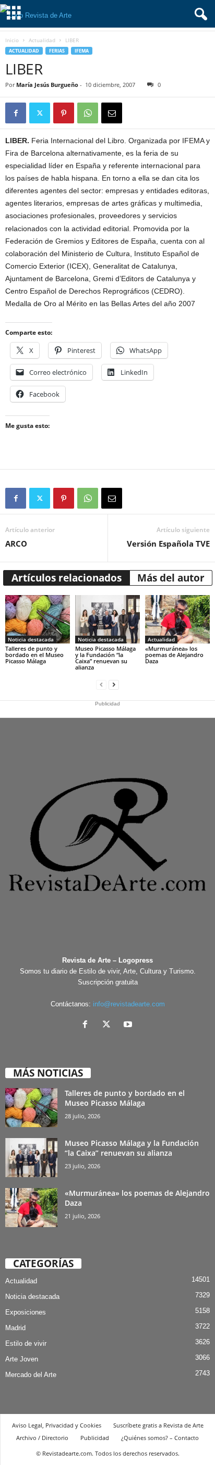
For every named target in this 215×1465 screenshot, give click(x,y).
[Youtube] (129, 1025)
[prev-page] (101, 684)
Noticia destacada (31, 639)
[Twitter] (39, 113)
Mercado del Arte (30, 1375)
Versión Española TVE (168, 543)
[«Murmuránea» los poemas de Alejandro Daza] (177, 619)
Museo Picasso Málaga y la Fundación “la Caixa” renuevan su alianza (105, 658)
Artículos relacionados (66, 578)
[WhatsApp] (87, 113)
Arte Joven (21, 1359)
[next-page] (114, 684)
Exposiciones (25, 1312)
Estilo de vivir (25, 1343)
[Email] (111, 113)
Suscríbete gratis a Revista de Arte (158, 1425)
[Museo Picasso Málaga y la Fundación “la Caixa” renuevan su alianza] (107, 619)
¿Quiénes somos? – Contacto (160, 1438)
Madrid (15, 1328)
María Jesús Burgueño (47, 85)
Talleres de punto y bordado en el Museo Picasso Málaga (34, 655)
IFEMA (82, 50)
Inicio (12, 40)
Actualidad (42, 40)
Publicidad (94, 1438)
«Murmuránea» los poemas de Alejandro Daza (174, 655)
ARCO (16, 543)
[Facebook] (15, 113)
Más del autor (171, 578)
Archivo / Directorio (42, 1438)
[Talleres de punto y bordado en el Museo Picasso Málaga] (37, 619)
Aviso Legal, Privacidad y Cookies (56, 1425)
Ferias (57, 50)
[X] (109, 1025)
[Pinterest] (63, 113)
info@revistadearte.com (129, 1004)
